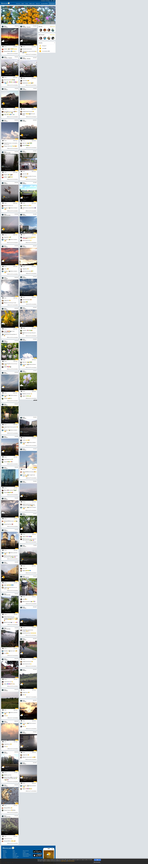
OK (97, 859)
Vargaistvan (6, 237)
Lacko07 (5, 398)
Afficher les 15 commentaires (12, 53)
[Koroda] (40, 30)
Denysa (5, 524)
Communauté (52, 3)
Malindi (5, 205)
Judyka (5, 300)
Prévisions (18, 3)
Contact (24, 852)
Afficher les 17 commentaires (12, 781)
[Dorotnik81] (52, 30)
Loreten (24, 440)
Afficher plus (52, 26)
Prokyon (5, 146)
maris (5, 268)
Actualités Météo (44, 3)
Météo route (31, 3)
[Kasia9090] (40, 38)
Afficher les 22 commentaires (12, 116)
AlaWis (5, 114)
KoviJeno (6, 207)
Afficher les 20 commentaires (12, 242)
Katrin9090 (6, 111)
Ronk (24, 568)
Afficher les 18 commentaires (31, 445)
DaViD (5, 331)
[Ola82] (48, 30)
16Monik (24, 757)
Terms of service (26, 850)
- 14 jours (4, 856)
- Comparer (5, 857)
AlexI (5, 79)
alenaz (5, 82)
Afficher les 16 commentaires (12, 274)
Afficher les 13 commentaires (12, 85)
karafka (5, 48)
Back (5, 22)
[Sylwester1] (52, 38)
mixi (23, 205)
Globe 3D (38, 3)
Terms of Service (71, 860)
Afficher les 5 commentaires (31, 728)
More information (97, 862)
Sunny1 (24, 629)
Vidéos (26, 3)
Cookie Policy (63, 860)
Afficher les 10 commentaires (12, 179)
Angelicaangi (25, 82)
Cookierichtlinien (26, 856)
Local (53, 22)
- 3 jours (4, 853)
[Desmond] (44, 30)
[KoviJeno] (44, 38)
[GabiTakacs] (48, 38)
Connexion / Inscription (45, 0)
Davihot (5, 143)
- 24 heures (5, 852)
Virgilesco (6, 174)
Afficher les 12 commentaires (12, 433)
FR (51, 0)
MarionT (5, 490)
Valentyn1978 (6, 51)
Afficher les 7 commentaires (13, 717)
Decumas (24, 48)
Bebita (5, 26)
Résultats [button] (40, 42)
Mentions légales (26, 853)
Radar (23, 3)
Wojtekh (24, 393)
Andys (5, 616)
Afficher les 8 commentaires (13, 748)
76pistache (25, 51)
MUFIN (5, 774)
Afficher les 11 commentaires (12, 624)
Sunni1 (24, 633)
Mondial (47, 22)
